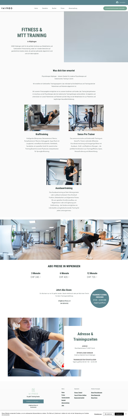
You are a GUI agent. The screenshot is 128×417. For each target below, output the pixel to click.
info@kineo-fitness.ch (64, 301)
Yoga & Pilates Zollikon (80, 395)
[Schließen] (126, 414)
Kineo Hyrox (94, 398)
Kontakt (64, 400)
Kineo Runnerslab (95, 395)
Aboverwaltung (65, 403)
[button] (45, 8)
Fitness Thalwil (78, 392)
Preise (63, 395)
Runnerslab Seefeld (79, 398)
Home (63, 392)
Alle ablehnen (108, 414)
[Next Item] (124, 240)
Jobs (63, 405)
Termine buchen (66, 397)
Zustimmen (119, 414)
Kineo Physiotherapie (96, 392)
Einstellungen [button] (98, 414)
